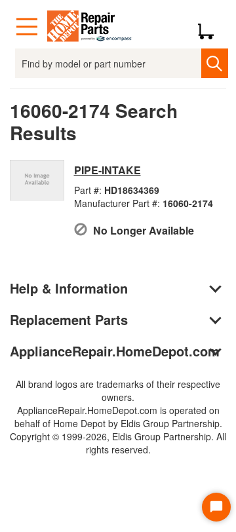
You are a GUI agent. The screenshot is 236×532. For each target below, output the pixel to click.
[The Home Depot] (89, 26)
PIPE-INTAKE (107, 170)
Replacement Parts (69, 319)
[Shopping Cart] (210, 27)
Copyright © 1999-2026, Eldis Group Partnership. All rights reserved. (118, 443)
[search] (214, 63)
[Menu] (26, 26)
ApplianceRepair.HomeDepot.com (115, 350)
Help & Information (69, 287)
